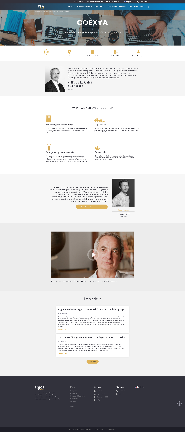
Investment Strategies (84, 6)
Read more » (62, 330)
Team (130, 6)
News (136, 6)
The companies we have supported (54, 11)
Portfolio (122, 6)
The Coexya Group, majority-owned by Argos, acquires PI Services (92, 337)
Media (142, 6)
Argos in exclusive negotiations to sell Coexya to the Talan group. (91, 309)
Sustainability (112, 6)
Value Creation (100, 6)
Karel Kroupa (123, 210)
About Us (71, 6)
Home (36, 11)
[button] (148, 7)
